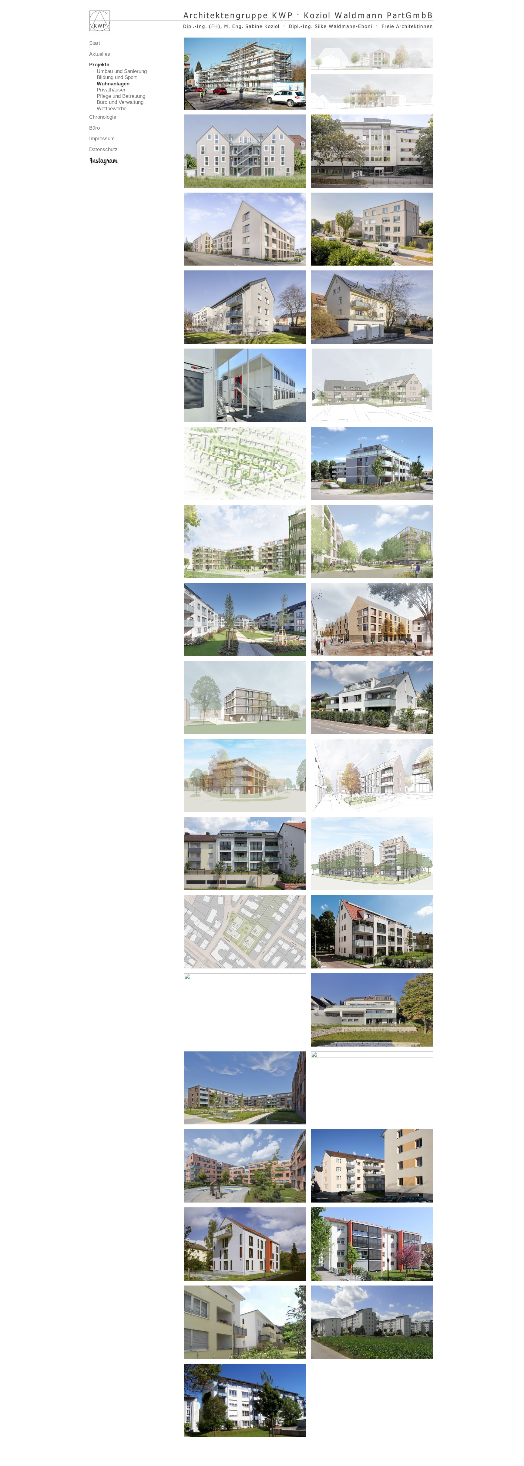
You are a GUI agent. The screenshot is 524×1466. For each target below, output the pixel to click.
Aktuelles (99, 54)
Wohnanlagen (113, 84)
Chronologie (102, 117)
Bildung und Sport (117, 77)
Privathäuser (111, 90)
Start (94, 43)
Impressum (102, 138)
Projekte (99, 65)
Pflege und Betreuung (121, 96)
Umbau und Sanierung (122, 71)
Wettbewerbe (111, 108)
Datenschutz (103, 149)
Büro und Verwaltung (120, 102)
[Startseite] (262, 20)
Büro (94, 128)
